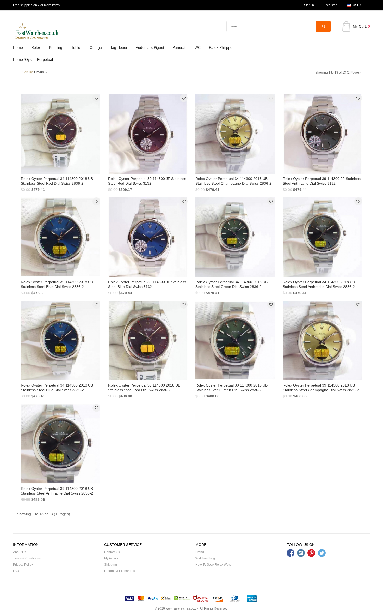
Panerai (178, 47)
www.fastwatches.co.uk (182, 608)
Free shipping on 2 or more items (36, 5)
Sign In (309, 5)
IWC (197, 47)
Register (331, 5)
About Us (19, 552)
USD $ (357, 5)
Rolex (36, 47)
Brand (199, 552)
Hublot (76, 47)
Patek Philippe (220, 47)
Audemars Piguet (150, 47)
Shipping (110, 564)
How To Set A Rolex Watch (214, 564)
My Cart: (361, 26)
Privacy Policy (23, 564)
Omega (96, 47)
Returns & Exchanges (119, 571)
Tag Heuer (118, 47)
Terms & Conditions (27, 558)
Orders (33, 72)
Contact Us (112, 552)
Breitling (55, 47)
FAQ (16, 571)
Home (18, 47)
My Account (112, 558)
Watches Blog (205, 558)
